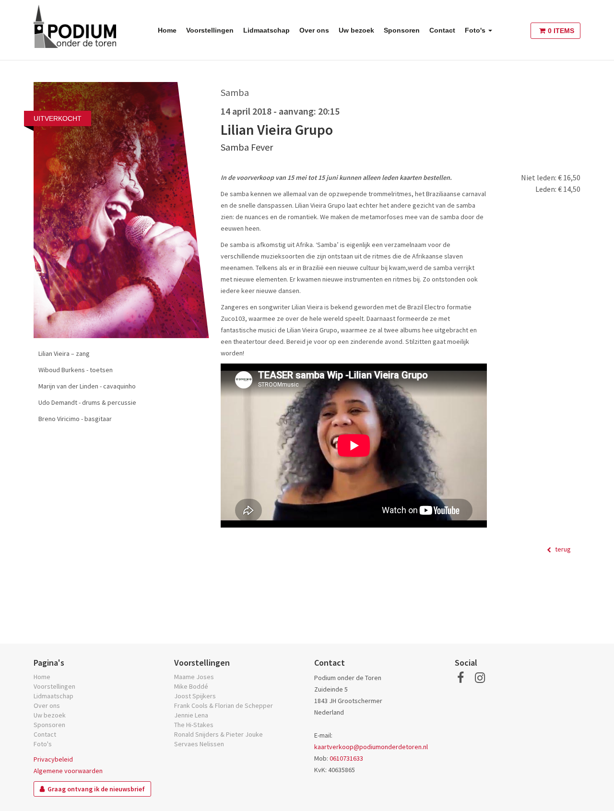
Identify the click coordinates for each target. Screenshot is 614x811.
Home (167, 30)
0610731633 (346, 758)
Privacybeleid (53, 759)
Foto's (476, 30)
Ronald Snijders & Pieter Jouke (218, 734)
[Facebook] (460, 677)
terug (562, 549)
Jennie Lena (191, 715)
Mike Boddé (191, 686)
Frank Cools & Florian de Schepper (223, 705)
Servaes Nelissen (199, 744)
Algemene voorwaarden (68, 770)
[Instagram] (479, 677)
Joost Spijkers (195, 696)
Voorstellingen (210, 30)
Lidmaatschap (266, 30)
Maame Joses (194, 676)
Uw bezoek (356, 30)
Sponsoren (402, 30)
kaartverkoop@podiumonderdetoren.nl (371, 746)
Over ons (314, 30)
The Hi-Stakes (193, 724)
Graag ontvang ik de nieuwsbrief (96, 789)
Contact (442, 30)
